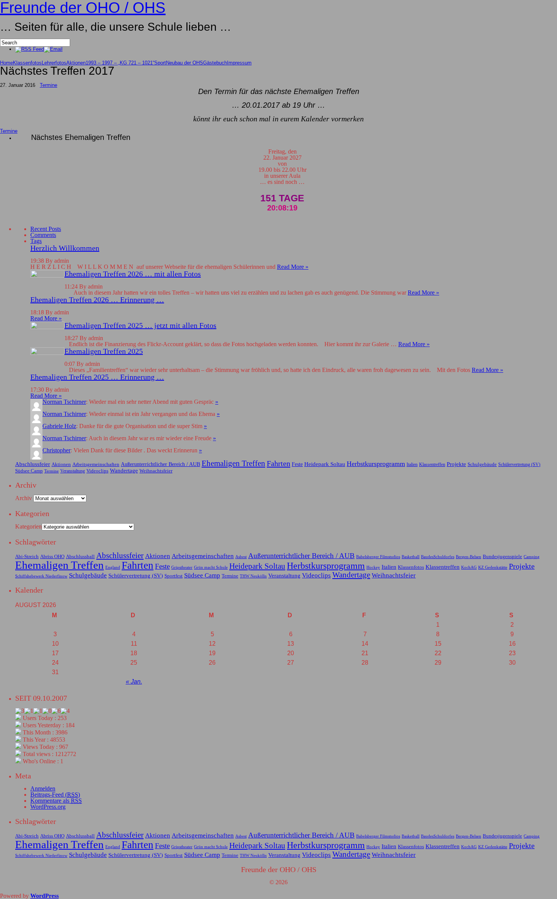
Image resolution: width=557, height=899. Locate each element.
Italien (412, 464)
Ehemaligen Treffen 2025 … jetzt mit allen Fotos (140, 325)
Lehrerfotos (54, 62)
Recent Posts (45, 229)
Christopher (56, 450)
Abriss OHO (52, 556)
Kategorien (28, 526)
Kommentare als (56, 800)
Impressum (239, 62)
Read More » (292, 267)
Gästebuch (215, 62)
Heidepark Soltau (324, 464)
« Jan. (134, 681)
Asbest (241, 557)
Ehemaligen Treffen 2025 (103, 351)
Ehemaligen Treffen (233, 463)
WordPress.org (48, 806)
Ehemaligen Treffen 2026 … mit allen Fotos (132, 274)
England (112, 567)
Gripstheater (181, 567)
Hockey (373, 567)
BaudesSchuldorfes (437, 557)
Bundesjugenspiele (502, 556)
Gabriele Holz (59, 426)
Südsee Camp (29, 471)
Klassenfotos (27, 62)
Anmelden (42, 788)
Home (6, 62)
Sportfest (173, 576)
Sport (160, 62)
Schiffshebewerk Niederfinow (41, 576)
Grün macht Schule (211, 567)
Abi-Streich (27, 556)
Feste (297, 464)
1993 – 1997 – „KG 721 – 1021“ (120, 62)
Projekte (456, 464)
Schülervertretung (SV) (519, 464)
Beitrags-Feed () (55, 794)
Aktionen (76, 62)
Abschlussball (80, 556)
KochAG (469, 567)
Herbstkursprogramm (376, 464)
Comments (43, 235)
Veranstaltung (72, 471)
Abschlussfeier (32, 464)
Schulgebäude (482, 464)
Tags (36, 241)
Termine (48, 85)
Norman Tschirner (64, 402)
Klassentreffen (432, 464)
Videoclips (97, 471)
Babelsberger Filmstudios (378, 557)
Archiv (23, 498)
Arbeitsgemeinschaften (95, 464)
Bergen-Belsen (468, 557)
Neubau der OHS (184, 62)
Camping (532, 557)
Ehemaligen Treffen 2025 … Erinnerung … (97, 377)
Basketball (410, 557)
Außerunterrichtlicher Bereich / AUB (160, 464)
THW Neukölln (253, 576)
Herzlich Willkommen (64, 248)
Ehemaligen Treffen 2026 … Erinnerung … (97, 299)
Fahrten (278, 463)
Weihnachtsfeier (155, 471)
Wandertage (124, 470)
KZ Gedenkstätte (492, 567)
